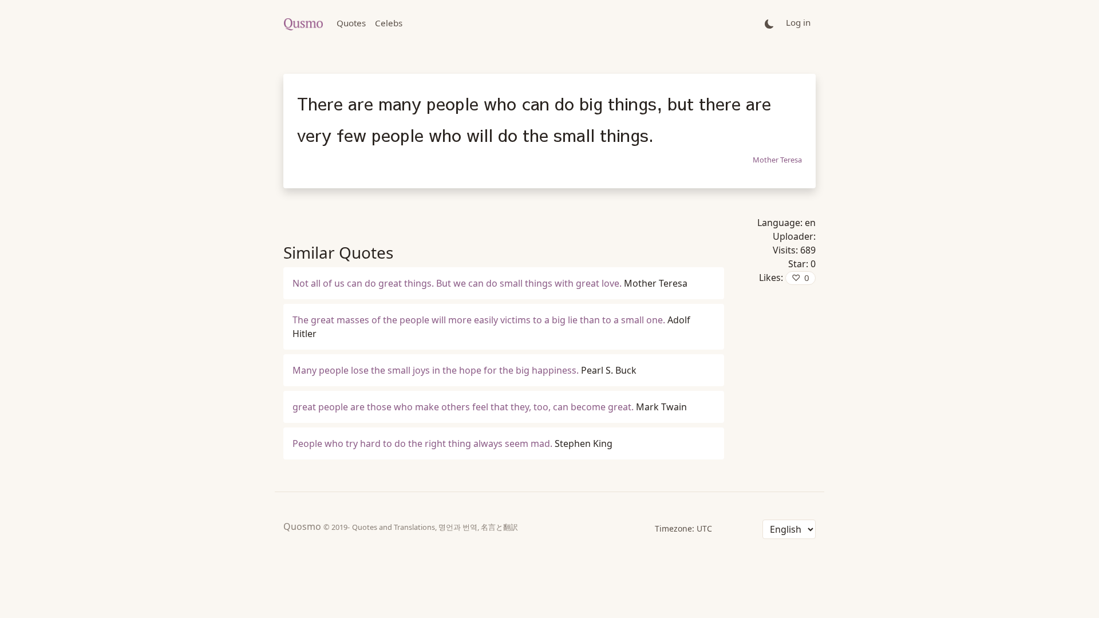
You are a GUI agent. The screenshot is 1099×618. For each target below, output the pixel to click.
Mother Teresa (777, 159)
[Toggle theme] (769, 23)
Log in (798, 22)
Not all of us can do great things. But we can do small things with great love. (457, 283)
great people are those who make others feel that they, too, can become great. (463, 407)
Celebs (388, 23)
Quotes (351, 23)
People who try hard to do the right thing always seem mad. (422, 443)
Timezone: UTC (683, 528)
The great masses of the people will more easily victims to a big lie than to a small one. (478, 320)
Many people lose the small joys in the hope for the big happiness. (435, 370)
